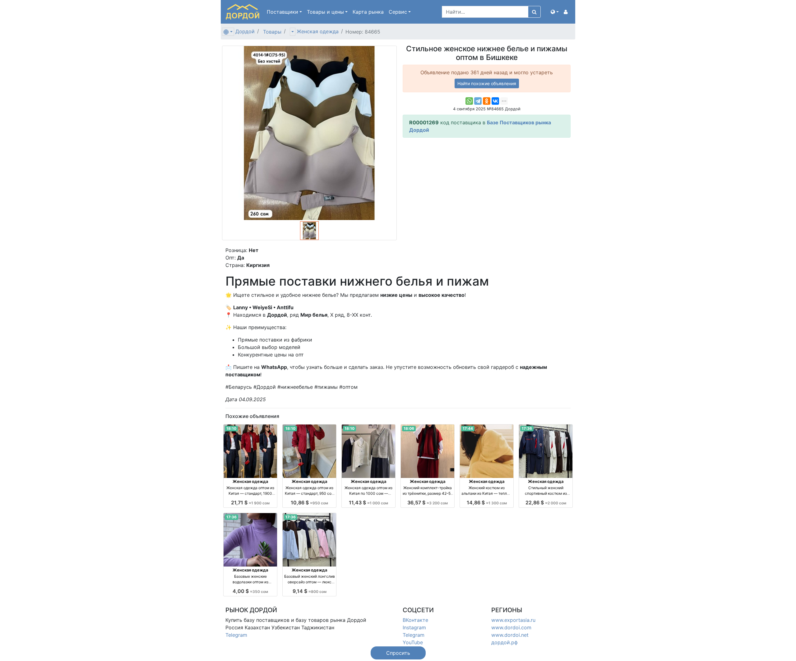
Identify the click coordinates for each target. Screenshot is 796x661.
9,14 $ (309, 591)
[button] (554, 12)
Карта (368, 12)
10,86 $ (309, 502)
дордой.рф (504, 642)
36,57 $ (427, 502)
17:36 (527, 428)
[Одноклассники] (486, 101)
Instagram (414, 627)
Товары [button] (325, 12)
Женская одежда (318, 31)
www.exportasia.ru (513, 620)
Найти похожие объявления (486, 83)
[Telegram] (478, 101)
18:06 (409, 428)
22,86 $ (545, 502)
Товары (272, 32)
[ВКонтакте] (495, 101)
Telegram (236, 635)
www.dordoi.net (510, 635)
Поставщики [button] (282, 12)
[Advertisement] (487, 186)
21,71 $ (250, 502)
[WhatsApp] (469, 101)
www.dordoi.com (511, 627)
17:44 (468, 428)
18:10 (231, 428)
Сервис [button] (398, 12)
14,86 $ (487, 502)
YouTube (413, 642)
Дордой (245, 31)
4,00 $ (250, 591)
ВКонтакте (415, 620)
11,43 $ (368, 502)
